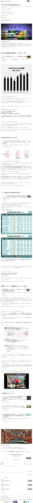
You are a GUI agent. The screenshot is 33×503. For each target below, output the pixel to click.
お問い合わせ (23, 499)
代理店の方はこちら (3, 500)
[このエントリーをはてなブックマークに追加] (28, 501)
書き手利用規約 (3, 499)
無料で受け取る (28, 458)
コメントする (29, 474)
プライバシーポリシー (11, 499)
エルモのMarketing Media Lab (7, 1)
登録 (28, 1)
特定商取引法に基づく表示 (18, 499)
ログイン (7, 500)
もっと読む (2, 492)
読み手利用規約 (7, 499)
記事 (6, 477)
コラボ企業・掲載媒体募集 (28, 499)
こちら (19, 459)
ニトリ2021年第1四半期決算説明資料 (7, 209)
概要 (8, 477)
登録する (15, 501)
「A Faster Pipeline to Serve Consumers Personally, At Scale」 (15, 101)
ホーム (3, 477)
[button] (1, 464)
